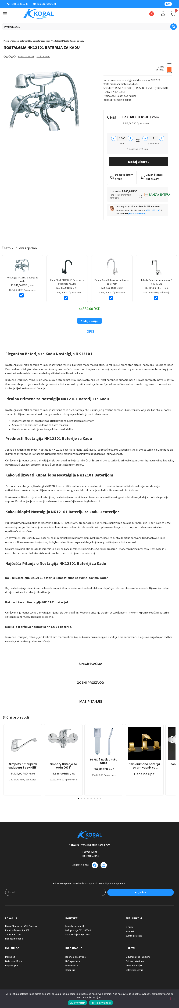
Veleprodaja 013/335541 (77, 934)
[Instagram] (104, 865)
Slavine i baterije (19, 41)
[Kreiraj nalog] (163, 14)
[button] (140, 196)
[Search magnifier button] (173, 26)
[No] (173, 998)
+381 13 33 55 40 (153, 210)
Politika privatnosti (101, 1002)
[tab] (89, 332)
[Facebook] (95, 865)
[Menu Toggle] (5, 14)
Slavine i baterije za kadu (39, 41)
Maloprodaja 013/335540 (78, 930)
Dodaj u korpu (138, 161)
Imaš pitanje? (43, 56)
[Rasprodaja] (152, 14)
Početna (7, 41)
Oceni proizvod (26, 56)
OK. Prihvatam (77, 1002)
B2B (168, 4)
